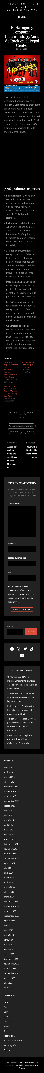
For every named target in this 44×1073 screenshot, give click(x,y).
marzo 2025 (9, 829)
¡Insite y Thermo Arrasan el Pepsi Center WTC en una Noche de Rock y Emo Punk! (12, 391)
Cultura (16, 412)
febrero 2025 (10, 834)
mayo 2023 (9, 935)
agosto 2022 (9, 978)
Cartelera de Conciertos (22, 426)
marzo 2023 (9, 944)
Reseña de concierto (13, 1040)
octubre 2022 (10, 968)
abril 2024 (8, 882)
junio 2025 (8, 815)
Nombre (12, 544)
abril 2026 (8, 772)
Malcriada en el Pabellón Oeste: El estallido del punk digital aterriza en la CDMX (21, 710)
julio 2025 (8, 810)
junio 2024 (8, 872)
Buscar (10, 626)
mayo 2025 (9, 820)
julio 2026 (8, 767)
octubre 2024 (10, 853)
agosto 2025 (9, 805)
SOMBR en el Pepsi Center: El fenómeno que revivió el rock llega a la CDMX (20, 697)
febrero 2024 (10, 892)
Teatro (7, 1050)
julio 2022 (8, 983)
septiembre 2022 (11, 973)
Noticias (30, 431)
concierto (14, 431)
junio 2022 (8, 987)
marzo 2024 (9, 887)
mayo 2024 (9, 877)
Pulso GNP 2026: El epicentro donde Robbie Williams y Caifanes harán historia (20, 739)
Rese (6, 1031)
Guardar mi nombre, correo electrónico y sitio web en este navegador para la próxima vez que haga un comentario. (21, 594)
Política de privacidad (14, 1065)
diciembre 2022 (11, 959)
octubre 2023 (10, 911)
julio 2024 (8, 868)
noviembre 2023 (11, 906)
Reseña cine (9, 1035)
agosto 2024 (9, 863)
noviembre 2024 (11, 849)
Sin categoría (10, 1045)
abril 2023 (8, 939)
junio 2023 (8, 930)
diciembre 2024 (11, 844)
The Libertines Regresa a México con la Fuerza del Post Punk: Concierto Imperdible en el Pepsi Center (11, 369)
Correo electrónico (18, 558)
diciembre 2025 (11, 786)
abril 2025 (8, 825)
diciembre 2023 (11, 901)
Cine (6, 1007)
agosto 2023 (9, 920)
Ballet (6, 1002)
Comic (6, 1012)
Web (9, 572)
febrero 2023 (10, 949)
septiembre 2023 (11, 916)
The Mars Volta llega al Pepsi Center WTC (28, 364)
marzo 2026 (9, 777)
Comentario (14, 503)
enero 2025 (9, 839)
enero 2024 (9, 896)
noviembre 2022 (11, 963)
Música (30, 412)
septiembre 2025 (11, 801)
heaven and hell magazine (22, 5)
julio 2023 (8, 925)
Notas (22, 417)
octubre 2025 (10, 796)
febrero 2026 (10, 782)
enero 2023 (9, 954)
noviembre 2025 (11, 791)
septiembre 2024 (11, 858)
